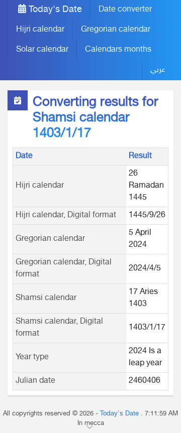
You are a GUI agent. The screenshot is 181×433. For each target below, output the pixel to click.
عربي (157, 70)
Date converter (125, 10)
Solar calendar (42, 50)
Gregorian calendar (115, 30)
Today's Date (54, 10)
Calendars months (118, 50)
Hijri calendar (40, 30)
